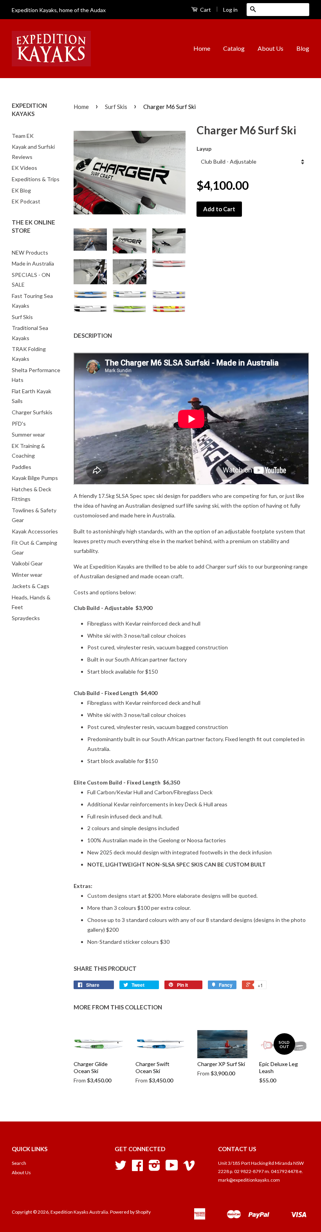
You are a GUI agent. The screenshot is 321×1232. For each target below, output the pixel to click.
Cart (205, 9)
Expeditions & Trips (36, 179)
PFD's (19, 423)
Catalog (234, 48)
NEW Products (30, 252)
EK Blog (21, 190)
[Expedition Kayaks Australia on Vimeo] (189, 1168)
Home (201, 48)
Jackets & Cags (30, 586)
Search (19, 1163)
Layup (204, 148)
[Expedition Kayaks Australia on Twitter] (120, 1168)
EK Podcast (26, 201)
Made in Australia (33, 263)
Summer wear (28, 434)
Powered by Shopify (130, 1212)
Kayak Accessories (35, 531)
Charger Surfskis (32, 412)
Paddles (21, 467)
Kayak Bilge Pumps (35, 477)
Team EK (23, 135)
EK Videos (24, 167)
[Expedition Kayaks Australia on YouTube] (172, 1168)
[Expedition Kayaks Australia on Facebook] (137, 1168)
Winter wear (27, 574)
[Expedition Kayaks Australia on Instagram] (154, 1168)
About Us (270, 48)
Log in (230, 9)
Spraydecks (26, 618)
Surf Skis (22, 317)
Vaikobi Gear (27, 563)
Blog (302, 48)
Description (93, 335)
